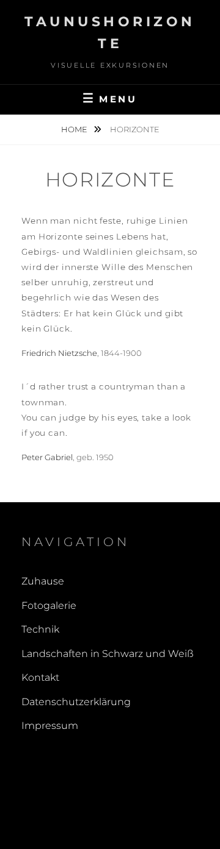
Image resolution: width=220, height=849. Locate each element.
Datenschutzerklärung (76, 702)
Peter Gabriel (47, 457)
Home (75, 129)
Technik (40, 629)
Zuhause (42, 581)
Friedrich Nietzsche (59, 353)
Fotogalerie (48, 605)
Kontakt (40, 677)
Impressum (49, 725)
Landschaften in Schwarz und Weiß (107, 653)
